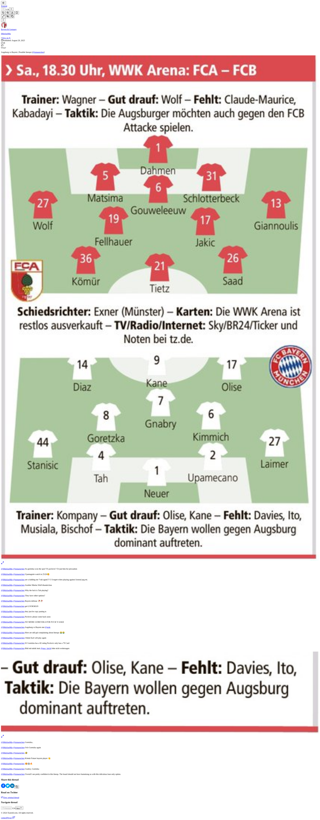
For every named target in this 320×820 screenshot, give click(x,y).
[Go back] (3, 3)
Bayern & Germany (9, 29)
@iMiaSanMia (7, 569)
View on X (6, 38)
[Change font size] (8, 13)
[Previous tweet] (3, 9)
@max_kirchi (45, 648)
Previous (7, 808)
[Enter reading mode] (3, 16)
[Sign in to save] (16, 13)
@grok (47, 627)
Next (18, 808)
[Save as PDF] (12, 13)
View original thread (11, 797)
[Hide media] (8, 16)
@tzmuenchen (38, 52)
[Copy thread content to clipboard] (16, 787)
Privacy (10, 818)
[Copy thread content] (12, 16)
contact (4, 818)
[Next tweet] (11, 9)
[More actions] (3, 20)
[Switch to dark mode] (3, 13)
